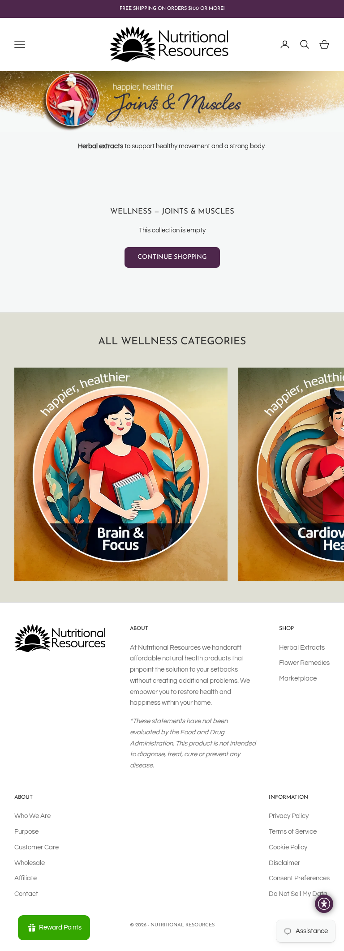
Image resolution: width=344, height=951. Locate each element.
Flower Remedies (304, 663)
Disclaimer (284, 863)
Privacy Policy (289, 816)
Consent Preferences (299, 878)
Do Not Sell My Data (298, 894)
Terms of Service (293, 831)
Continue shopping (172, 257)
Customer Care (36, 847)
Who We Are (32, 816)
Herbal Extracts (302, 647)
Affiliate (25, 878)
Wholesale (29, 863)
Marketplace (298, 678)
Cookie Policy (288, 847)
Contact (26, 894)
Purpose (26, 831)
